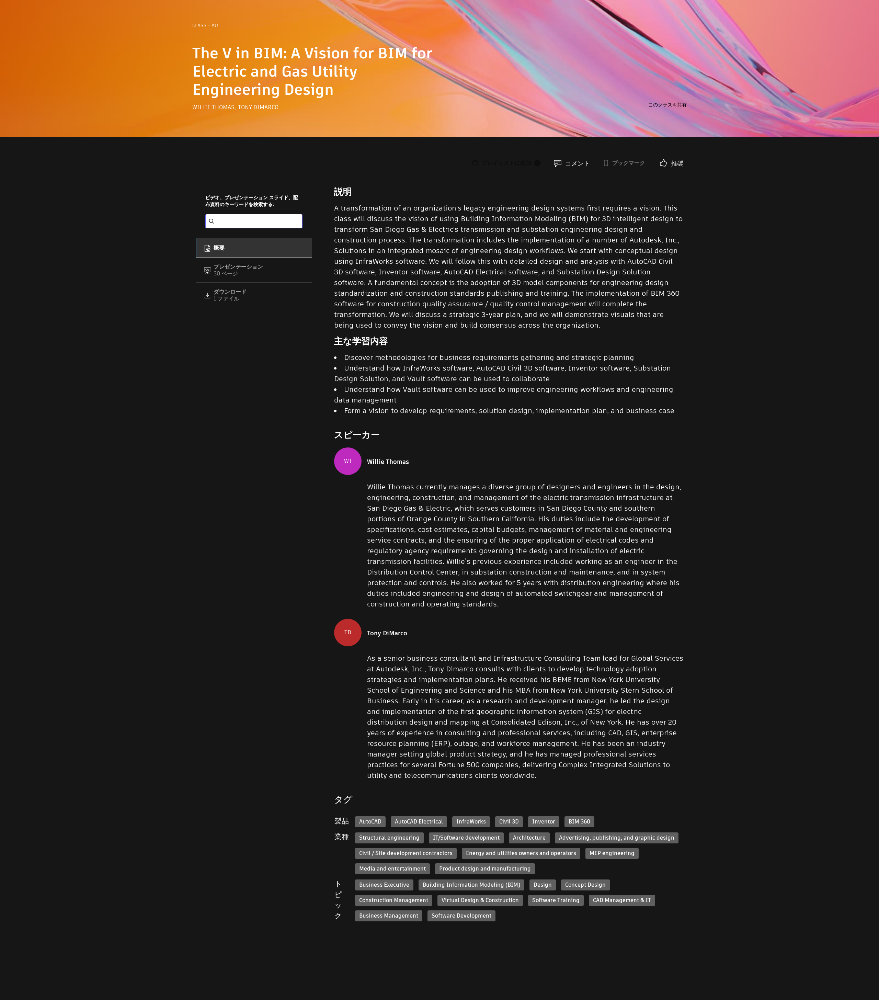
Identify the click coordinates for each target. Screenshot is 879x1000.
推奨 (677, 163)
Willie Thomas (214, 107)
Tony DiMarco (258, 107)
